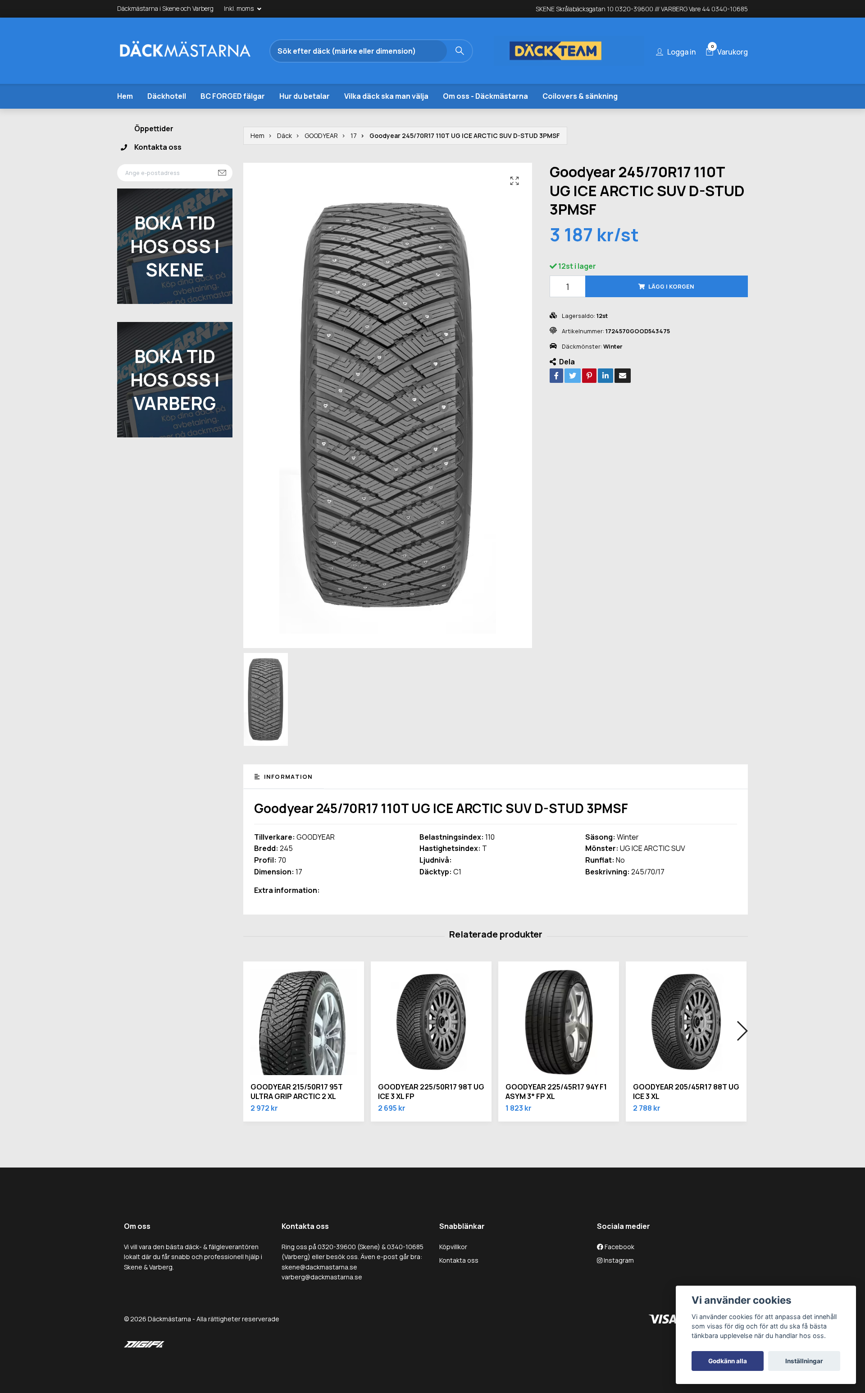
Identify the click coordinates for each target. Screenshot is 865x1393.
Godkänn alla (727, 1361)
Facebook (618, 1246)
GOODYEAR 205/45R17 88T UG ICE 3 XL (686, 1091)
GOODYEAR (321, 135)
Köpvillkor (453, 1246)
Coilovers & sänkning (580, 96)
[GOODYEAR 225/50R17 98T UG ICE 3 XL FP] (431, 1022)
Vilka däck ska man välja (386, 96)
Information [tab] (287, 776)
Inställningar (804, 1361)
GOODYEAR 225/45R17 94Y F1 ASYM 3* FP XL (556, 1091)
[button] (742, 1031)
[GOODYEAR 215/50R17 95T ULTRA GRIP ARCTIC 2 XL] (303, 1022)
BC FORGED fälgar (232, 96)
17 (354, 135)
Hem (125, 96)
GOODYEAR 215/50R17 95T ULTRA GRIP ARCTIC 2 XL (296, 1091)
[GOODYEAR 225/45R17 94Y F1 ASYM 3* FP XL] (558, 1022)
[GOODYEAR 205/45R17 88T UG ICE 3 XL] (686, 1022)
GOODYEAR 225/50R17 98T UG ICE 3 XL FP (431, 1091)
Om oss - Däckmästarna (485, 96)
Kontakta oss (158, 147)
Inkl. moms (239, 8)
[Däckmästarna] (196, 50)
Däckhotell (166, 96)
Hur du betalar (304, 96)
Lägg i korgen (671, 286)
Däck (284, 135)
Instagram (618, 1260)
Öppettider (153, 128)
